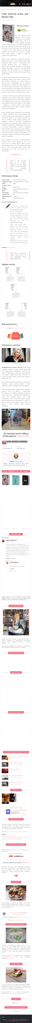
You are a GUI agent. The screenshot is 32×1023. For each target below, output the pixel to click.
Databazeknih (12, 831)
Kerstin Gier (15, 441)
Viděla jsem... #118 (14, 769)
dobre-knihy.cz (11, 247)
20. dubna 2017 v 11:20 (14, 563)
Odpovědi (9, 560)
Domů (3, 1017)
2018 (21, 837)
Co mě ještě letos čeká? (15, 775)
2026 (21, 839)
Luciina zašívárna (22, 1020)
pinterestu (11, 958)
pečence (16, 920)
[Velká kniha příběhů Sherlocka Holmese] (12, 801)
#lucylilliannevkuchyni (18, 914)
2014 (7, 837)
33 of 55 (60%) (23, 813)
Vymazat (13, 558)
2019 (24, 837)
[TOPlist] (16, 1003)
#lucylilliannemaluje (7, 957)
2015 (11, 837)
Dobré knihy (23, 436)
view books (24, 814)
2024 (13, 839)
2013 (4, 837)
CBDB (25, 831)
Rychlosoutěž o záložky (15, 762)
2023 (10, 839)
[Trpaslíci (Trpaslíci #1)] (5, 804)
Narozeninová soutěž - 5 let (17, 782)
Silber (12, 9)
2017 (17, 837)
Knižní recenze (23, 441)
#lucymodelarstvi (13, 993)
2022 (6, 839)
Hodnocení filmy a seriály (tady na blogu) (16, 859)
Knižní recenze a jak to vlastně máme (19, 756)
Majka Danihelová (11, 540)
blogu (14, 992)
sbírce (17, 957)
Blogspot (17, 1019)
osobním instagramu (23, 917)
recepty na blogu (14, 912)
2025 (17, 839)
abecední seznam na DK (9, 836)
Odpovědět (8, 558)
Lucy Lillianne (18, 461)
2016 (14, 837)
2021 (3, 839)
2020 (28, 837)
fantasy (9, 441)
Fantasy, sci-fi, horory (19, 328)
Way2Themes (9, 1019)
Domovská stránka (6, 9)
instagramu (25, 862)
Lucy (12, 810)
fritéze (21, 920)
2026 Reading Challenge (16, 808)
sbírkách (23, 993)
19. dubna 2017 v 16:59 (10, 541)
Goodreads (20, 831)
